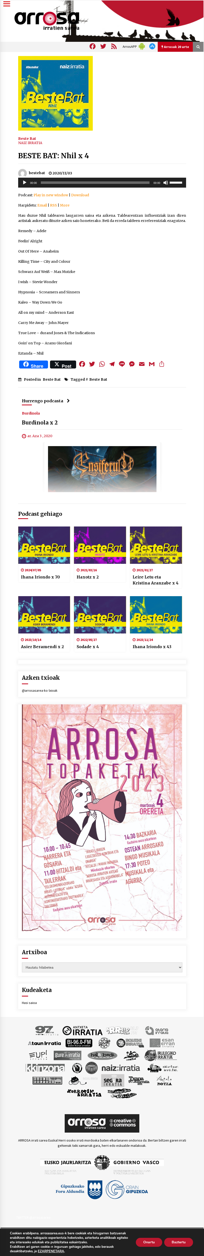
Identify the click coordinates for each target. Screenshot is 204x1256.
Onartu (149, 1242)
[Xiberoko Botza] (164, 1080)
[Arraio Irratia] (122, 1030)
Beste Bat (27, 138)
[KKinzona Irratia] (45, 1067)
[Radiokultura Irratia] (47, 1080)
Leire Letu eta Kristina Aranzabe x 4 (156, 580)
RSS (53, 205)
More (64, 205)
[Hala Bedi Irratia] (102, 1055)
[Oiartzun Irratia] (163, 1067)
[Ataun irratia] (44, 1043)
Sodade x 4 (88, 646)
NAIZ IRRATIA (30, 143)
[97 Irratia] (47, 1030)
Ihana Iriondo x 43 (152, 646)
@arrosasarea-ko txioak (39, 690)
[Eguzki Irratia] (130, 1043)
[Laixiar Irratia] (91, 1067)
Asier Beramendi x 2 (42, 646)
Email (42, 205)
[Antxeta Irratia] (82, 1030)
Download (80, 195)
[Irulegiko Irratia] (160, 1055)
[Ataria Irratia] (157, 1030)
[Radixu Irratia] (83, 1080)
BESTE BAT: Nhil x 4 (53, 155)
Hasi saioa (29, 1002)
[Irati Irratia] (132, 1055)
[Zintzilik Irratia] (122, 1093)
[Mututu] (165, 182)
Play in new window (51, 195)
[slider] (177, 182)
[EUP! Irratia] (38, 1055)
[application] (102, 183)
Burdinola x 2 (40, 422)
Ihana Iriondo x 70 (40, 577)
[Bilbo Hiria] (79, 1043)
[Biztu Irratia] (104, 1043)
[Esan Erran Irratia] (162, 1043)
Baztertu (179, 1242)
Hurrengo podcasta (42, 400)
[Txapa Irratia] (139, 1080)
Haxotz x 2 (88, 577)
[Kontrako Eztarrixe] (77, 1067)
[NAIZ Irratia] (121, 1067)
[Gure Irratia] (67, 1055)
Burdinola (31, 413)
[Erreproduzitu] (24, 182)
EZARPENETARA (51, 1251)
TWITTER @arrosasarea (33, 1217)
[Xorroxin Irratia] (84, 1093)
